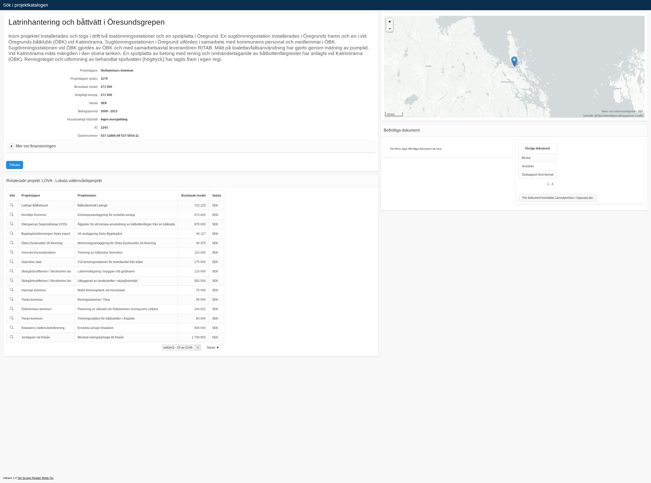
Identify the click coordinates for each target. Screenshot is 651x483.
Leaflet (639, 115)
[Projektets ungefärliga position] (514, 61)
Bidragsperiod (88, 111)
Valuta (93, 103)
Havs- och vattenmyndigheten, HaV (622, 111)
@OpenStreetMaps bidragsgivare (614, 115)
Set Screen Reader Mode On (35, 477)
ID (96, 127)
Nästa (211, 347)
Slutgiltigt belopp (86, 95)
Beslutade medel (86, 87)
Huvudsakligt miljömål (82, 119)
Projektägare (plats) (84, 78)
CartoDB (588, 115)
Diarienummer (88, 135)
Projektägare (89, 70)
